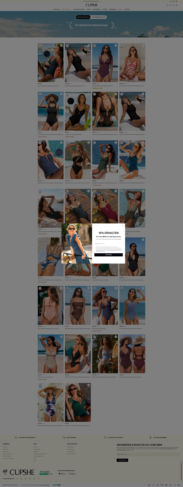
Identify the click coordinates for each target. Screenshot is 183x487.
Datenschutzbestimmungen (112, 250)
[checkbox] (95, 247)
